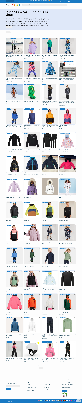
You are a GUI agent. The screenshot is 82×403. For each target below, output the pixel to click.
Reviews (45, 382)
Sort (8, 31)
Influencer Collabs (31, 390)
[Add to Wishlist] (21, 38)
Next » (41, 367)
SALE (66, 7)
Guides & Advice (58, 7)
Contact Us (29, 383)
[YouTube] (11, 400)
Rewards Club (47, 383)
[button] (14, 52)
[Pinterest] (9, 400)
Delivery (29, 385)
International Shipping (32, 386)
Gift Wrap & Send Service (49, 388)
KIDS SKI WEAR (21, 7)
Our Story (65, 390)
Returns (28, 388)
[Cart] (75, 4)
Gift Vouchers (47, 386)
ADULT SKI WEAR (40, 7)
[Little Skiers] (13, 4)
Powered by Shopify (55, 401)
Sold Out (14, 122)
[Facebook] (8, 400)
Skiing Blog (46, 385)
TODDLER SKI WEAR (9, 7)
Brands (49, 7)
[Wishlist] (72, 4)
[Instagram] (6, 400)
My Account (73, 7)
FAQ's (28, 382)
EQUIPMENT (30, 7)
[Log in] (69, 4)
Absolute (74, 401)
